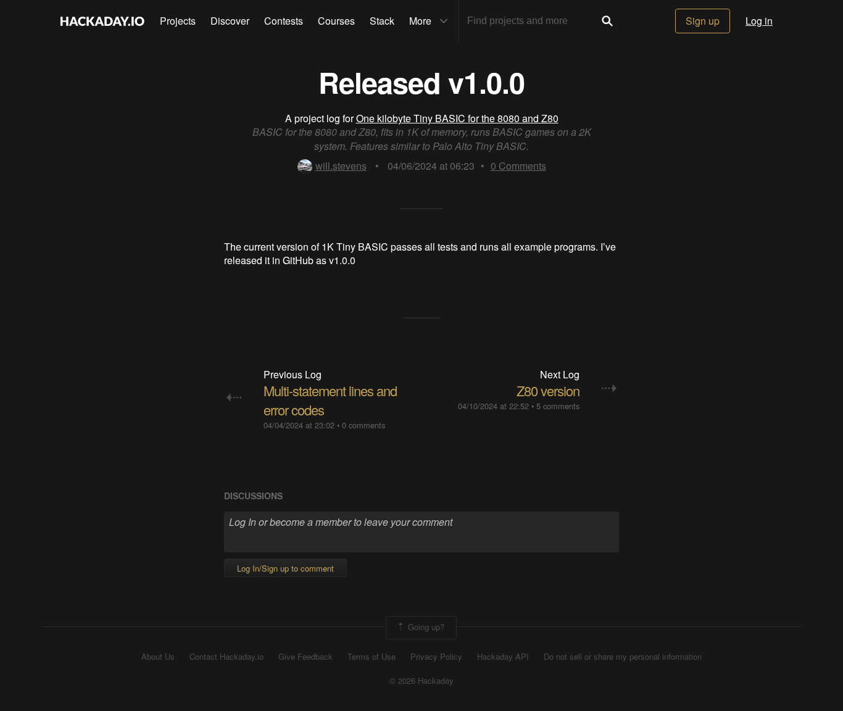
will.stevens (341, 166)
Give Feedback (305, 656)
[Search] (607, 21)
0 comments (363, 425)
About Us (158, 656)
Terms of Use (371, 656)
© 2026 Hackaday (421, 680)
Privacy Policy (436, 656)
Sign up (703, 21)
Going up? (424, 627)
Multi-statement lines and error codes (330, 400)
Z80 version (548, 390)
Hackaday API (503, 656)
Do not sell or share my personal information (623, 656)
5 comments (557, 406)
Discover (229, 21)
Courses (336, 21)
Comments (518, 166)
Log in (759, 21)
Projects (178, 21)
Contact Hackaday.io (226, 656)
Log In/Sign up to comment (285, 568)
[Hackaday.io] (102, 21)
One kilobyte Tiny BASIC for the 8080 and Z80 (457, 118)
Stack (382, 21)
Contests (283, 21)
